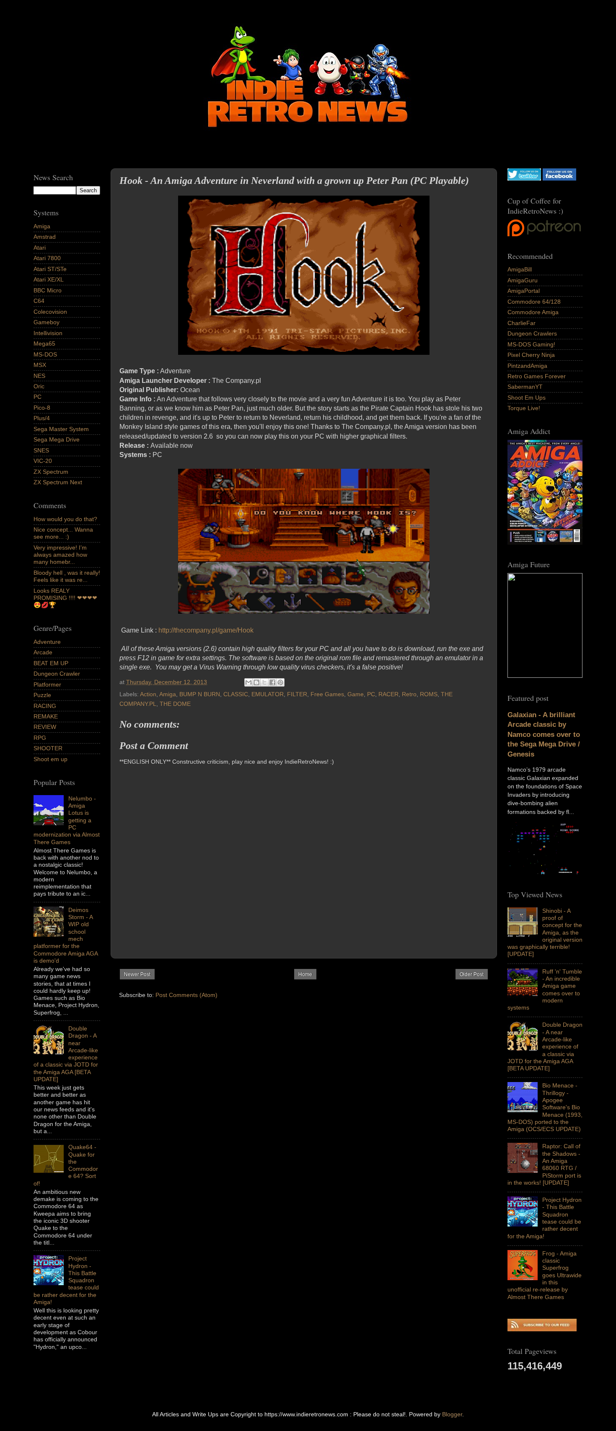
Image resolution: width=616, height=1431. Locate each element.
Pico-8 (42, 407)
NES (39, 375)
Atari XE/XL (49, 279)
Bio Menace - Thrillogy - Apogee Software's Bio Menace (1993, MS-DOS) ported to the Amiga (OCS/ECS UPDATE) (544, 1107)
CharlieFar (521, 323)
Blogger (452, 1414)
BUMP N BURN (199, 694)
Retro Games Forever (536, 376)
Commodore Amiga (533, 312)
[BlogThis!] (256, 682)
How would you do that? (65, 519)
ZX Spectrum (51, 471)
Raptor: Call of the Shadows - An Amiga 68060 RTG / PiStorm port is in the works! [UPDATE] (544, 1164)
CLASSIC (235, 694)
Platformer (47, 684)
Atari (40, 247)
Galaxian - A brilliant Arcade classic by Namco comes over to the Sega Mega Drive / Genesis (543, 734)
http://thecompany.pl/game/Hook (206, 630)
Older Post (472, 974)
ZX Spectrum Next (58, 482)
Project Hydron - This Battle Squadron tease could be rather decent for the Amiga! (544, 1217)
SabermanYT (525, 386)
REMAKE (46, 716)
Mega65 (44, 343)
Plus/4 (42, 418)
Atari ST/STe (50, 269)
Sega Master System (61, 429)
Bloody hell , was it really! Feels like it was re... (67, 576)
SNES (41, 450)
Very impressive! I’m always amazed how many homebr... (60, 555)
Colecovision (50, 311)
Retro (409, 694)
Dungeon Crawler (57, 673)
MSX (40, 365)
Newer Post (137, 974)
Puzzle (42, 695)
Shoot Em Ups (526, 397)
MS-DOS (45, 354)
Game (355, 694)
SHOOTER (48, 748)
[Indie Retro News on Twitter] (524, 178)
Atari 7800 (47, 258)
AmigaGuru (522, 280)
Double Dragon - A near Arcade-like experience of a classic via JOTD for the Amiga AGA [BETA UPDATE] (544, 1046)
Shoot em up (50, 759)
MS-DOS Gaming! (531, 344)
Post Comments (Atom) (186, 995)
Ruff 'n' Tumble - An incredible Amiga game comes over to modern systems (544, 989)
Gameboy (47, 322)
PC (371, 694)
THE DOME (175, 703)
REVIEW (45, 726)
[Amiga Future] (544, 542)
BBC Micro (48, 290)
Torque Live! (523, 408)
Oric (39, 386)
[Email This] (248, 682)
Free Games (327, 694)
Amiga (167, 694)
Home (305, 974)
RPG (40, 737)
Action (148, 694)
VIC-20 (43, 460)
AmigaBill (519, 269)
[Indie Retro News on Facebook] (559, 178)
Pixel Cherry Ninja (531, 354)
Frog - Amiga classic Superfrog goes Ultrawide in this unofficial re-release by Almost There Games (544, 1275)
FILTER (297, 694)
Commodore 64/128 (534, 301)
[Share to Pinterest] (280, 682)
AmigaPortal (523, 290)
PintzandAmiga (527, 365)
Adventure (47, 641)
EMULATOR (267, 694)
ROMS (428, 694)
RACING (45, 706)
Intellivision (48, 333)
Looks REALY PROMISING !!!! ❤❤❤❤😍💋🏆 (65, 598)
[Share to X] (264, 682)
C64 (39, 300)
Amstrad (45, 236)
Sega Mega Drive (57, 439)
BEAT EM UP (51, 663)
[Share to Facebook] (272, 682)
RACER (388, 694)
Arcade (43, 652)
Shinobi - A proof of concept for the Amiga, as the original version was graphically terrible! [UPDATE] (544, 932)
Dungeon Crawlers (532, 333)
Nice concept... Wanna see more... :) (63, 533)
